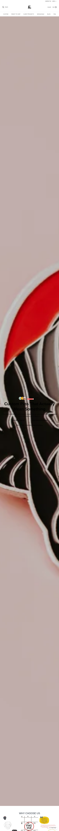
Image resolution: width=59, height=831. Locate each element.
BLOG (48, 14)
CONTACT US (48, 1)
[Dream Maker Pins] (29, 7)
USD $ (53, 1)
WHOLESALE (40, 14)
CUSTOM (5, 14)
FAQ (55, 14)
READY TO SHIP (15, 14)
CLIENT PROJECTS (28, 14)
